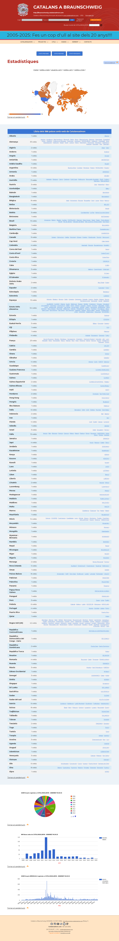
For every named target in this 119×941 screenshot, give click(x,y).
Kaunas (101, 482)
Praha (107, 651)
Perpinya (82, 340)
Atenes (91, 362)
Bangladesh (105, 196)
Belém (54, 220)
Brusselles (87, 200)
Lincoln (81, 623)
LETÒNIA (106, 470)
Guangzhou (66, 767)
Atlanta (63, 304)
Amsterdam (60, 574)
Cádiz (66, 299)
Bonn (76, 139)
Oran (107, 148)
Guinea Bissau (104, 386)
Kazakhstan (105, 450)
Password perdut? (79, 20)
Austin (68, 304)
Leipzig (71, 142)
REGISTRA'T (95, 20)
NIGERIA (106, 558)
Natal (93, 220)
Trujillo (107, 600)
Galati (89, 659)
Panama (106, 586)
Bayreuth (66, 139)
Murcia (107, 299)
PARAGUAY (105, 596)
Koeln (66, 142)
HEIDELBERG (86, 141)
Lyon (107, 339)
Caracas (93, 755)
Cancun (48, 518)
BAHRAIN (106, 192)
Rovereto (93, 433)
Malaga (101, 299)
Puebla (99, 518)
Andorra (106, 152)
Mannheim (83, 142)
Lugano (94, 707)
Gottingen (70, 141)
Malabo (106, 382)
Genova (66, 433)
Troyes (107, 342)
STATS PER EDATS (74, 53)
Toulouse (101, 342)
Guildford (44, 623)
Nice (73, 340)
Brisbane (55, 179)
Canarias (71, 299)
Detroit (77, 305)
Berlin (72, 139)
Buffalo (86, 304)
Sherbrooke (91, 237)
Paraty (98, 220)
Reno (107, 309)
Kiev (104, 739)
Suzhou (106, 767)
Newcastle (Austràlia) (92, 179)
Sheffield (96, 624)
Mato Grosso (87, 220)
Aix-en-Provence (48, 339)
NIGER (107, 554)
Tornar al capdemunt (109, 62)
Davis (72, 305)
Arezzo (45, 433)
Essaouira (93, 510)
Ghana (107, 354)
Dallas (68, 305)
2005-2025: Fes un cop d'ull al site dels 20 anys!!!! (59, 35)
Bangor (51, 620)
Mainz (77, 142)
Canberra (66, 179)
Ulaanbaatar (105, 531)
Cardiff (45, 621)
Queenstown (90, 566)
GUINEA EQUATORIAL (96, 382)
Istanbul (106, 735)
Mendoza (86, 168)
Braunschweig (83, 139)
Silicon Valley (91, 310)
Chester (67, 621)
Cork (90, 422)
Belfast (61, 620)
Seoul (107, 249)
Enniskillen (86, 621)
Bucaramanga (98, 245)
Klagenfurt (101, 184)
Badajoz (55, 299)
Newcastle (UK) (54, 624)
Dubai (107, 282)
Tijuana (91, 520)
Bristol (91, 620)
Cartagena (78, 299)
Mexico (86, 518)
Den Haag (73, 574)
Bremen (91, 139)
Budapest (106, 402)
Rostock (88, 144)
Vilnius (107, 482)
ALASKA (56, 304)
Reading (84, 624)
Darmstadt (98, 139)
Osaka (102, 442)
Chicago (99, 304)
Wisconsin (98, 312)
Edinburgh (78, 621)
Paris (77, 340)
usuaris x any (56, 70)
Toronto (99, 237)
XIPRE (107, 771)
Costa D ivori (105, 253)
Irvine (46, 307)
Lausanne (88, 707)
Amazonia (47, 220)
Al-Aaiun (106, 671)
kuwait (107, 462)
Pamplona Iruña (85, 301)
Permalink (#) (89, 15)
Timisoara (95, 659)
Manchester (101, 623)
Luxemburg (105, 486)
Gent (92, 200)
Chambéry (79, 339)
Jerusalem (100, 430)
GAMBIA (106, 350)
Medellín (106, 245)
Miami (87, 307)
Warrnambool (105, 181)
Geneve (81, 707)
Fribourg (75, 707)
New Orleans (51, 309)
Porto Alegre (105, 220)
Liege (97, 200)
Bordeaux (63, 339)
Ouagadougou (104, 229)
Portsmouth (77, 624)
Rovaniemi (94, 335)
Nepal (107, 546)
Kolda (107, 675)
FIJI (108, 327)
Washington (90, 312)
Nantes (68, 340)
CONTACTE (88, 42)
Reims (88, 340)
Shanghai (93, 767)
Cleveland (106, 304)
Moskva (89, 667)
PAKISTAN (105, 578)
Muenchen (91, 142)
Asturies (49, 299)
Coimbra (96, 608)
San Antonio (53, 310)
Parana (92, 168)
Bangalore (77, 410)
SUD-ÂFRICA (105, 691)
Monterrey (93, 518)
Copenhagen (98, 269)
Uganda (106, 743)
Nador (102, 510)
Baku (107, 188)
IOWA (107, 305)
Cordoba (79, 168)
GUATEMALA (105, 374)
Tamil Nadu (105, 410)
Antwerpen (73, 200)
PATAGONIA (99, 168)
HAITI (107, 390)
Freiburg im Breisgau (59, 141)
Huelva (91, 299)
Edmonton (60, 237)
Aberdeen (45, 620)
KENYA (107, 454)
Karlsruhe (56, 142)
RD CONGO (105, 638)
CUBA (107, 265)
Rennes (93, 340)
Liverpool (87, 623)
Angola (107, 156)
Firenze (60, 433)
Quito (107, 288)
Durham (83, 305)
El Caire (106, 273)
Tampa (98, 310)
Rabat (107, 510)
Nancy (63, 340)
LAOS (107, 466)
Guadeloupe (105, 366)
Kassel (62, 142)
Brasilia (59, 220)
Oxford (70, 624)
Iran (108, 418)
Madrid (96, 299)
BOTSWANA (105, 216)
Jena (107, 141)
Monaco (106, 527)
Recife (60, 222)
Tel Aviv (106, 430)
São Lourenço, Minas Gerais (93, 222)
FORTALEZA (72, 220)
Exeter (92, 621)
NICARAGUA (105, 550)
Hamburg (77, 141)
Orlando (73, 309)
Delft (66, 574)
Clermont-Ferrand (89, 339)
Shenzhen (100, 767)
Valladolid (106, 301)
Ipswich (57, 623)
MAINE (82, 307)
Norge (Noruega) (98, 562)
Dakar (102, 675)
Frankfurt (49, 141)
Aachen (43, 139)
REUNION (106, 655)
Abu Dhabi (101, 282)
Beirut (107, 474)
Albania (107, 136)
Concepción (73, 763)
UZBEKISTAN (105, 751)
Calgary (54, 237)
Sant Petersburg (97, 667)
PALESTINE (105, 582)
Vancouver (105, 237)
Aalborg (90, 269)
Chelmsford (51, 621)
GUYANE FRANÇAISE (102, 370)
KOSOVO (106, 458)
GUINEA (106, 378)
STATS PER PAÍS (59, 53)
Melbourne (81, 179)
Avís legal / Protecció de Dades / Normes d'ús (59, 931)
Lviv (108, 739)
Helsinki (87, 335)
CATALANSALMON (26, 42)
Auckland (74, 566)
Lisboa (102, 608)
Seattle (83, 310)
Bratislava (106, 292)
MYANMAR (105, 536)
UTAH (76, 312)
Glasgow (98, 621)
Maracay (98, 755)
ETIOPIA (106, 319)
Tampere (101, 335)
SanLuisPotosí (84, 520)
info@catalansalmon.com (66, 929)
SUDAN (106, 695)
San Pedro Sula (104, 394)
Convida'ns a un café (65, 933)
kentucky (60, 307)
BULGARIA (105, 225)
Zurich (107, 707)
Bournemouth (77, 620)
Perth (101, 179)
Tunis (107, 731)
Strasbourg (105, 340)
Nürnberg (98, 142)
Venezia (106, 435)
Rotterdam (99, 574)
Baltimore (74, 304)
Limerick (106, 422)
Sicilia (107, 433)
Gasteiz (106, 323)
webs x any (68, 70)
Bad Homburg (58, 139)
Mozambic (105, 523)
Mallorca (106, 406)
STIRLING (96, 626)
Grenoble (98, 339)
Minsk (107, 208)
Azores (91, 608)
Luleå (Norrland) (79, 703)
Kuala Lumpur (104, 498)
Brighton (85, 620)
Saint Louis (45, 310)
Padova (82, 433)
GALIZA (106, 346)
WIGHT (103, 626)
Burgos (61, 299)
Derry (72, 621)
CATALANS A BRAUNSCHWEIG (67, 7)
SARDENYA (101, 433)
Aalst (67, 200)
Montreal (73, 237)
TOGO (107, 727)
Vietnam (106, 759)
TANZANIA (99, 723)
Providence (100, 309)
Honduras (96, 394)
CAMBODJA (105, 233)
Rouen (99, 340)
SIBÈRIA (106, 667)
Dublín (95, 422)
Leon (76, 518)
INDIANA (101, 305)
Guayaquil (101, 288)
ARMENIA (106, 172)
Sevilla (100, 301)
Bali (102, 414)
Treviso (101, 435)
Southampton (104, 624)
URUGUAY (106, 747)
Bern (69, 707)
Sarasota (77, 310)
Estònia (106, 315)
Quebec (84, 237)
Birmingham (68, 620)
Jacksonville (52, 307)
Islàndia (106, 426)
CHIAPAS (54, 518)
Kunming (74, 767)
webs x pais (45, 70)
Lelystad (92, 574)
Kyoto (91, 442)
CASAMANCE (95, 675)
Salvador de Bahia (78, 222)
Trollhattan (96, 703)
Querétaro (106, 518)
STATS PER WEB (44, 53)
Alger (103, 148)
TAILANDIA (105, 715)
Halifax (67, 237)
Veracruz (97, 520)
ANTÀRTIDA (105, 160)
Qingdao (86, 767)
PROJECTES (42, 42)
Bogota (90, 245)
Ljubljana (106, 296)
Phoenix (87, 309)
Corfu (95, 362)
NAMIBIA (106, 542)
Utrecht (106, 574)
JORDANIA (105, 446)
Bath (56, 620)
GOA (87, 410)
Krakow (78, 604)
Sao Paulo (106, 222)
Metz (50, 340)
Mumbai (98, 410)
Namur (107, 200)
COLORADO (45, 305)
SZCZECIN (90, 604)
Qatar (107, 616)
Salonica (106, 362)
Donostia (100, 323)
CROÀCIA (106, 261)
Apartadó (84, 245)
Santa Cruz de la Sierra (102, 212)
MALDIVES (105, 502)
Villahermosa (105, 520)
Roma (87, 433)
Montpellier (56, 340)
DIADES (63, 42)
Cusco (98, 600)
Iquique (85, 763)
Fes (98, 510)
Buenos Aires (72, 168)
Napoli (77, 433)
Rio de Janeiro (67, 222)
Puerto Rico (105, 612)
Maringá (79, 220)
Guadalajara (70, 518)
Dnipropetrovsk (97, 739)
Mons (101, 200)
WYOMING (105, 312)
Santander (94, 301)
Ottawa (79, 237)
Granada (84, 299)
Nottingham (63, 624)
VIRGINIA (82, 312)
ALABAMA (50, 304)
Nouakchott (105, 514)
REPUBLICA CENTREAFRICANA (99, 631)
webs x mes (79, 70)
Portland (93, 309)
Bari (50, 433)
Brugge (80, 200)
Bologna (54, 433)
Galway (100, 422)
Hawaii (89, 305)
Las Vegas (67, 307)
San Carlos (106, 755)
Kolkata (92, 410)
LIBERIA (106, 478)
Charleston (92, 304)
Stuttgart (95, 144)
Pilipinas (106, 331)
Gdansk (73, 604)
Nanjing (80, 767)
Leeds (69, 623)
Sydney (106, 179)
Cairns (61, 179)
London (94, 623)
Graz (95, 184)
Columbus (53, 305)
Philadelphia (80, 309)
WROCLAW (105, 604)
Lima (102, 600)
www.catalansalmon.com (70, 15)
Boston (80, 304)
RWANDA (106, 663)
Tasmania (96, 181)
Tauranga (98, 566)
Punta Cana (94, 646)
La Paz (92, 212)
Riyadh (107, 164)
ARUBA (106, 176)
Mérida (81, 518)
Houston (94, 305)
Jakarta (107, 414)
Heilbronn (94, 141)
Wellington (105, 566)
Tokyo (107, 442)
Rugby (91, 624)
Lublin (83, 604)
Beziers (57, 339)
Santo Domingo (104, 646)
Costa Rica (105, 257)
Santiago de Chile (103, 763)
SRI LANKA (105, 687)
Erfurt (43, 141)
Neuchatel (101, 707)
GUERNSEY (105, 621)
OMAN (107, 570)
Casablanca (85, 510)
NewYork (59, 309)
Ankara (101, 735)
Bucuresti (84, 659)
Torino (96, 435)
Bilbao (95, 323)
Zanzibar (106, 723)
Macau (107, 490)
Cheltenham (60, 621)
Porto (107, 608)
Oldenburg (105, 142)
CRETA (101, 362)
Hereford (51, 623)
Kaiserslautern (47, 142)
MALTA (107, 506)
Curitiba (64, 220)
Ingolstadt (102, 141)
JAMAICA (106, 438)
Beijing (60, 767)
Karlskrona (70, 703)
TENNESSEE (105, 310)
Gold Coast (73, 179)
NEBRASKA (101, 307)
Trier (100, 144)
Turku (107, 335)
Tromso (106, 562)
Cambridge (97, 620)
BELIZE (106, 204)
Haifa (94, 430)
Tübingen (106, 144)
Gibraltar (106, 358)
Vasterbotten (105, 703)
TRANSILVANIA (104, 659)
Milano (72, 433)
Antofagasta (64, 763)
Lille (103, 339)
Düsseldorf (106, 139)
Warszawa (97, 604)
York (107, 626)
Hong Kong (105, 398)
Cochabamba (85, 212)
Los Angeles (75, 307)
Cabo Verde (105, 241)
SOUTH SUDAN (104, 699)
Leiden (87, 574)
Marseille (44, 340)
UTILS (54, 42)
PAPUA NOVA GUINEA (102, 591)
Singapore (106, 683)
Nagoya (97, 442)
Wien (107, 184)
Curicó (80, 763)
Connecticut (61, 305)
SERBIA (106, 679)
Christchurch (81, 566)
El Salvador (105, 277)
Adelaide (49, 179)
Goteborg (63, 703)
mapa (35, 70)
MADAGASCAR (104, 494)
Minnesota (93, 307)
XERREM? (75, 42)
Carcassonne (71, 339)
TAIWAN (106, 719)
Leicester (75, 623)
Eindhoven (80, 574)
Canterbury (105, 620)
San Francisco (70, 310)
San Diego (61, 310)
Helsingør (106, 269)
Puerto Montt (93, 763)
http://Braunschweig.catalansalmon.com (73, 921)
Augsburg (50, 139)
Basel (65, 707)
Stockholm (89, 703)
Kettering (64, 623)
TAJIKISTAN (105, 711)
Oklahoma (66, 309)
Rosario (106, 168)
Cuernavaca (61, 518)
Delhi (83, 410)
